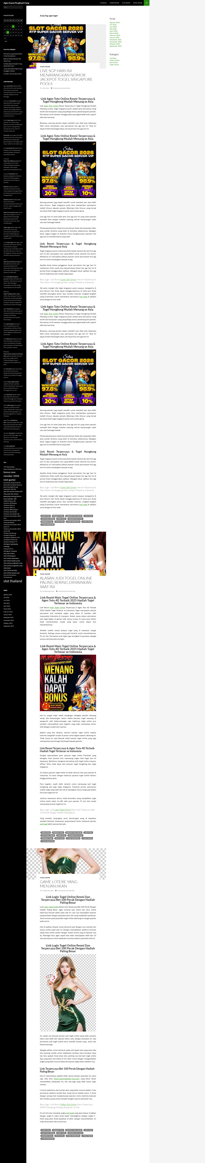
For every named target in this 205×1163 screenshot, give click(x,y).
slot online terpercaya (12, 573)
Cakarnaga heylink (13, 382)
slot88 (5, 501)
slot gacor (6, 542)
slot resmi (6, 575)
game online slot (8, 485)
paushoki (10, 86)
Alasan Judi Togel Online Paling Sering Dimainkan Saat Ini (66, 582)
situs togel (60, 521)
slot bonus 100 (11, 501)
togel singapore (48, 524)
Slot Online (126, 3)
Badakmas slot (8, 199)
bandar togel (58, 516)
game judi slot (17, 482)
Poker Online (114, 3)
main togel (61, 519)
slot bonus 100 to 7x (9, 507)
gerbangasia (10, 324)
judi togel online (48, 519)
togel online (87, 521)
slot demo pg (12, 533)
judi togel (83, 296)
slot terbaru (12, 575)
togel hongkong (73, 521)
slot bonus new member (10, 511)
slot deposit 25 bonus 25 (10, 539)
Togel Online (137, 3)
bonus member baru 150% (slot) (12, 469)
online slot (18, 491)
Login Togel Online (62, 809)
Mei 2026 (113, 29)
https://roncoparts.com (11, 212)
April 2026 (114, 31)
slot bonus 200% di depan (11, 509)
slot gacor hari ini (8, 549)
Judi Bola (103, 3)
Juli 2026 (113, 25)
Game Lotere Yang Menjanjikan (58, 883)
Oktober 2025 (115, 44)
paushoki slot (10, 148)
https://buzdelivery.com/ (11, 161)
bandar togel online (74, 516)
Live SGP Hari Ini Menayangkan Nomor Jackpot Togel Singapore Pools (66, 77)
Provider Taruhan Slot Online (13, 74)
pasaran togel (47, 521)
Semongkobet (10, 446)
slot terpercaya (8, 577)
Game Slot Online (68, 279)
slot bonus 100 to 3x (9, 505)
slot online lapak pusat (12, 561)
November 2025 (116, 42)
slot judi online (9, 553)
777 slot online (9, 467)
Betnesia (6, 187)
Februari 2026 (115, 35)
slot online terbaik (10, 570)
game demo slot (8, 482)
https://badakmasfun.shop (12, 294)
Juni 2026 (113, 27)
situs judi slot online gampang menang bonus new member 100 (12, 496)
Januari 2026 (114, 37)
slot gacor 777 (13, 542)
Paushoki (13, 101)
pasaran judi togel (75, 519)
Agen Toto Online (51, 106)
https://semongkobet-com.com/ (67, 1079)
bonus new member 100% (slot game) (11, 476)
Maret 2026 (114, 33)
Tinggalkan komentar (61, 88)
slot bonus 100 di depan (10, 503)
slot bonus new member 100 (11, 514)
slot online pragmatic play (13, 563)
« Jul (5, 41)
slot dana (6, 533)
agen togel (46, 516)
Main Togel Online (57, 607)
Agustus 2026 (115, 22)
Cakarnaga (10, 120)
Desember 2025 (115, 40)
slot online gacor (10, 556)
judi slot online (9, 491)
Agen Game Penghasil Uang (16, 3)
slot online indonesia (11, 558)
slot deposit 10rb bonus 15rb (12, 537)
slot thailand (13, 581)
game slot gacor (17, 485)
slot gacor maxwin (10, 551)
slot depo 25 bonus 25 (10, 535)
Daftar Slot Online (68, 1104)
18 (8, 32)
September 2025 (116, 46)
